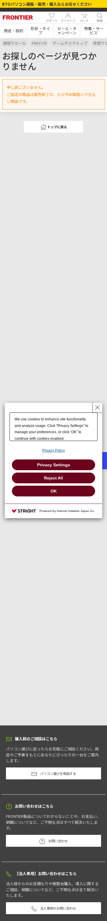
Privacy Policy (53, 450)
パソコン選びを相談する (58, 773)
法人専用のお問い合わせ (58, 908)
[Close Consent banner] (97, 407)
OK (54, 491)
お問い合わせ (58, 840)
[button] (13, 31)
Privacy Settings (53, 464)
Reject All (53, 478)
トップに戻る (57, 126)
